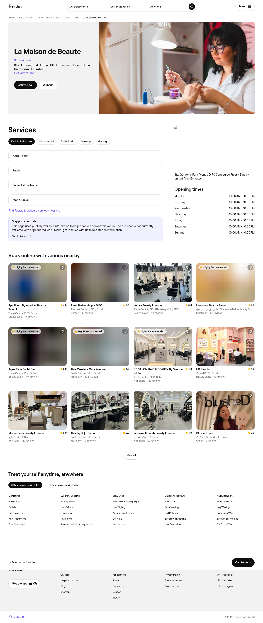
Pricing (116, 580)
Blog (62, 586)
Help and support (69, 580)
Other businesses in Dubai (63, 485)
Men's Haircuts (225, 501)
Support (117, 591)
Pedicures (14, 501)
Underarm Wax (225, 513)
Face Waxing (172, 507)
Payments (118, 586)
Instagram (227, 586)
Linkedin (227, 580)
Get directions (24, 72)
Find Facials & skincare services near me (34, 210)
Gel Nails (117, 518)
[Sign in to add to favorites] (62, 267)
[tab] (21, 141)
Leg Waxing (223, 507)
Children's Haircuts (175, 495)
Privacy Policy (172, 574)
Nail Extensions (225, 495)
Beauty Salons (68, 501)
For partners (119, 574)
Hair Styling (119, 507)
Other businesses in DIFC (25, 485)
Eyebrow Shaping (70, 495)
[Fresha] (15, 6)
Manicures (14, 495)
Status (116, 597)
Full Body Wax (224, 524)
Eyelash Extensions (227, 518)
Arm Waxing (119, 524)
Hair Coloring (15, 513)
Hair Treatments (17, 518)
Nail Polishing (172, 513)
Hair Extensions (173, 524)
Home (11, 17)
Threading (66, 513)
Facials (12, 507)
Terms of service (174, 580)
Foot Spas (170, 501)
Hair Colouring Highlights (126, 501)
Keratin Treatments (123, 513)
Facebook (227, 574)
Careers (64, 574)
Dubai (67, 17)
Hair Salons (66, 507)
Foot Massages (16, 524)
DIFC (76, 17)
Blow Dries (118, 495)
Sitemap (65, 591)
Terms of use (172, 586)
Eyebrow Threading (175, 518)
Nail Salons (66, 518)
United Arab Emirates (48, 17)
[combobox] (87, 7)
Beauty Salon (26, 17)
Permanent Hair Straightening (76, 524)
